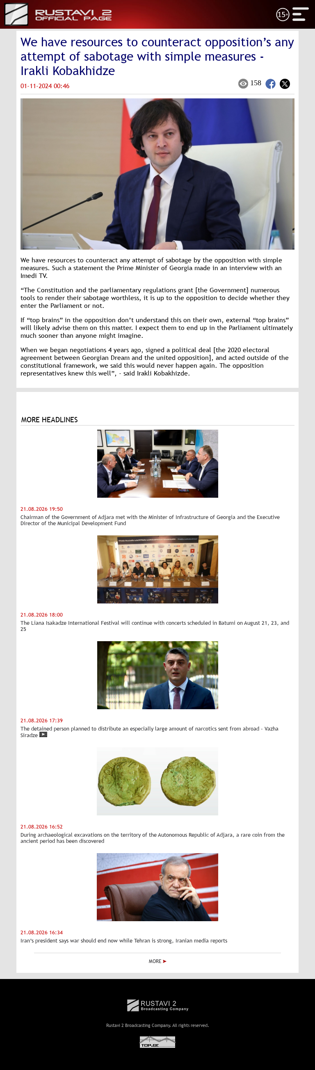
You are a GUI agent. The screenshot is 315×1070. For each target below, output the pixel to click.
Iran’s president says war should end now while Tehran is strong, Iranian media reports (124, 941)
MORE (156, 961)
